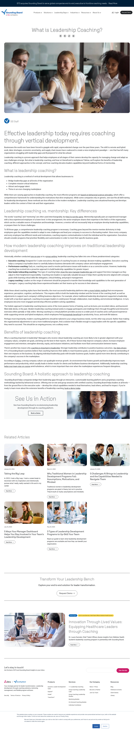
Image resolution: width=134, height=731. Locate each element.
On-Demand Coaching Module (77, 702)
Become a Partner (95, 689)
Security (6, 695)
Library (113, 695)
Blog (112, 687)
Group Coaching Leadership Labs (77, 690)
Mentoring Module (74, 699)
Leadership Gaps (60, 12)
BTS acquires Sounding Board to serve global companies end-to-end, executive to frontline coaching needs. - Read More (67, 3)
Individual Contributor (75, 705)
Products (37, 12)
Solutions (47, 12)
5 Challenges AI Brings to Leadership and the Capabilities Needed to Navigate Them (109, 476)
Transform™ (51, 697)
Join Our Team (94, 692)
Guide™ (50, 694)
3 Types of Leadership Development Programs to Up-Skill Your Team (65, 533)
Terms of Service (15, 695)
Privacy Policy (26, 695)
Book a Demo (35, 413)
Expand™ (50, 691)
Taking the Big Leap (14, 473)
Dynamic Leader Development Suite (57, 687)
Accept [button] (96, 726)
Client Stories (114, 692)
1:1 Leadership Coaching (76, 687)
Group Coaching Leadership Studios (77, 695)
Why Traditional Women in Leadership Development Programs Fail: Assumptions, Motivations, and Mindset (66, 477)
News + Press (94, 687)
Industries (74, 12)
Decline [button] (105, 726)
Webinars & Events (116, 689)
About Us (96, 12)
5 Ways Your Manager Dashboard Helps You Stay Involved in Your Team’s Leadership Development (24, 534)
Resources (85, 12)
